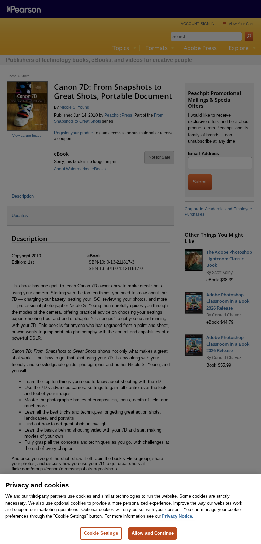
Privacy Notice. (177, 516)
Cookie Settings (101, 533)
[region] (130, 509)
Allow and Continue (153, 533)
